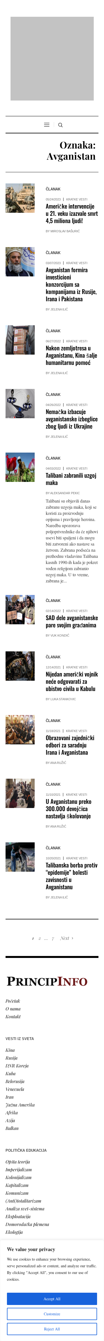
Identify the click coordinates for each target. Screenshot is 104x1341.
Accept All (52, 1298)
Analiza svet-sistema (25, 1136)
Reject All (52, 1329)
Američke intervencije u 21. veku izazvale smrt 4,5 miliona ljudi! (72, 141)
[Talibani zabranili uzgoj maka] (20, 395)
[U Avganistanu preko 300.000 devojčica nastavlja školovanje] (20, 721)
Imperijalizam (19, 1097)
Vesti (10, 1193)
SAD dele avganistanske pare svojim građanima (72, 549)
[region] (52, 1290)
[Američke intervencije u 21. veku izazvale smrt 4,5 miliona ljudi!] (20, 126)
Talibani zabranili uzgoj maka (71, 407)
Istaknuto (14, 1225)
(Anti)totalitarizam (23, 1129)
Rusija (11, 986)
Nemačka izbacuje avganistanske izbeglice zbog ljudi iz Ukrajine (72, 346)
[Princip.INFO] (52, 23)
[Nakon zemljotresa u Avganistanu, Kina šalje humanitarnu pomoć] (20, 268)
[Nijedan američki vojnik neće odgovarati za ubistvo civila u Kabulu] (20, 594)
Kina (10, 978)
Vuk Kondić (59, 563)
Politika (13, 1201)
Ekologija (14, 1160)
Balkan (12, 1056)
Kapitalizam (17, 1113)
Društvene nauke (22, 1217)
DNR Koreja (17, 993)
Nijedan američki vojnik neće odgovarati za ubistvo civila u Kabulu (72, 609)
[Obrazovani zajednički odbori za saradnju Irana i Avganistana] (20, 658)
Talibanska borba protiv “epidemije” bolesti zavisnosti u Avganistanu (71, 804)
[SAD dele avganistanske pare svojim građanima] (20, 538)
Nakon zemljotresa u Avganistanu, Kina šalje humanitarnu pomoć (71, 283)
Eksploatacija (18, 1144)
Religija (13, 1232)
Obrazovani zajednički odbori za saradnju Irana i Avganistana (70, 673)
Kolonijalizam (19, 1105)
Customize (52, 1313)
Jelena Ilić (59, 237)
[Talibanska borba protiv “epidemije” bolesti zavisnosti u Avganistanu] (20, 785)
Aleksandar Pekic (65, 421)
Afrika (12, 1040)
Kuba (11, 1001)
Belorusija (15, 1009)
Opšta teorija (18, 1090)
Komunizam (17, 1121)
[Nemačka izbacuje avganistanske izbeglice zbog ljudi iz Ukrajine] (20, 331)
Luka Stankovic (63, 627)
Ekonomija (16, 1209)
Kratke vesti (76, 127)
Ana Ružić (58, 691)
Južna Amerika (20, 1033)
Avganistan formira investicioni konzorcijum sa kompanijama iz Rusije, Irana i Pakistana (71, 212)
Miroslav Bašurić (65, 159)
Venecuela (15, 1017)
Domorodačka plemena (27, 1152)
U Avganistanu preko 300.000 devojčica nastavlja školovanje (69, 736)
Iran (10, 1025)
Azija (10, 1048)
